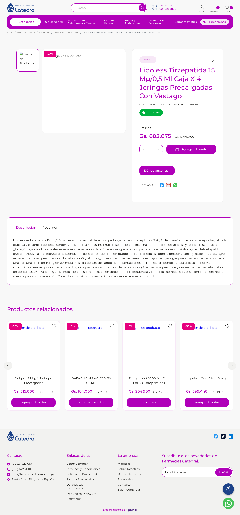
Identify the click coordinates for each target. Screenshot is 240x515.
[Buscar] (142, 7)
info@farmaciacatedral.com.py (33, 474)
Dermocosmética (185, 22)
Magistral (124, 463)
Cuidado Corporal (110, 22)
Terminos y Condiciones (83, 469)
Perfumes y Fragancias (156, 22)
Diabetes (44, 32)
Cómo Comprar (77, 463)
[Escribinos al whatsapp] (228, 503)
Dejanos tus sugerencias (75, 486)
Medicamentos (54, 22)
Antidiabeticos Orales (66, 32)
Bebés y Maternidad (133, 22)
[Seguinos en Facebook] (216, 436)
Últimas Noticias (129, 474)
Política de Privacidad (82, 474)
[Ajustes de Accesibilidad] (228, 489)
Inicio (10, 32)
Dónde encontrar (157, 170)
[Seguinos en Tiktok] (223, 436)
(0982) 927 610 (22, 463)
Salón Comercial (129, 489)
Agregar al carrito (194, 149)
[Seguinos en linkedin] (231, 436)
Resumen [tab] (50, 227)
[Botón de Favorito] (212, 60)
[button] (227, 7)
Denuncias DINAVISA (81, 493)
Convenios (74, 499)
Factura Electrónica (80, 479)
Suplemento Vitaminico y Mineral (82, 22)
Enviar (224, 472)
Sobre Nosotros (129, 469)
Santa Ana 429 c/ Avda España (33, 479)
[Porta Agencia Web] (132, 510)
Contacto (124, 484)
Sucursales (125, 479)
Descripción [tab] (26, 227)
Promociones (216, 21)
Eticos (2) (147, 59)
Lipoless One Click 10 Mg (207, 378)
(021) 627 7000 (22, 469)
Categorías (26, 21)
